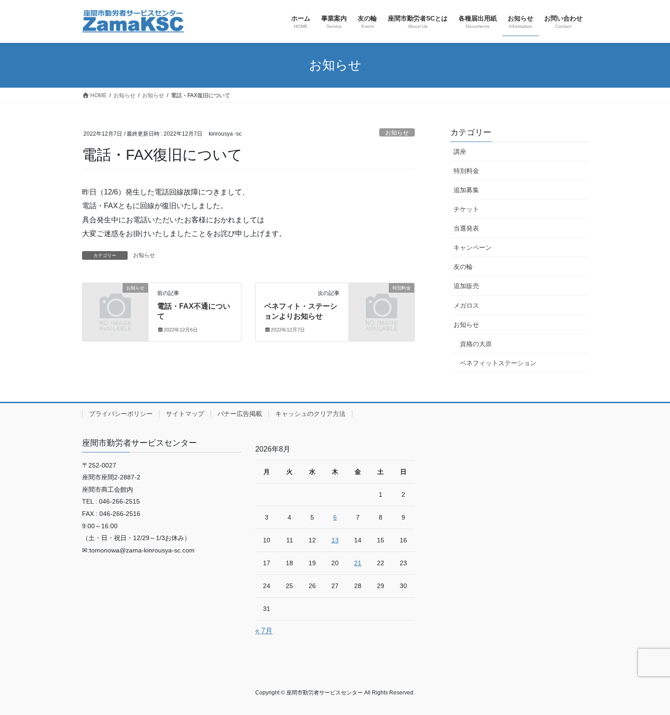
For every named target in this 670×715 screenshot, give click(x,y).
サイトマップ (185, 413)
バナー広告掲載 (239, 413)
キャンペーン (473, 247)
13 (335, 540)
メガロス (466, 305)
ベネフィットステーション (498, 363)
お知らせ (397, 132)
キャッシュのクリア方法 (310, 413)
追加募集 (466, 190)
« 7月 (264, 631)
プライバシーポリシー (121, 413)
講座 (460, 151)
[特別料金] (381, 302)
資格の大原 (476, 343)
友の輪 (463, 266)
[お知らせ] (115, 302)
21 (357, 563)
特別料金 (466, 170)
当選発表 (466, 228)
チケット (466, 209)
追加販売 (466, 285)
